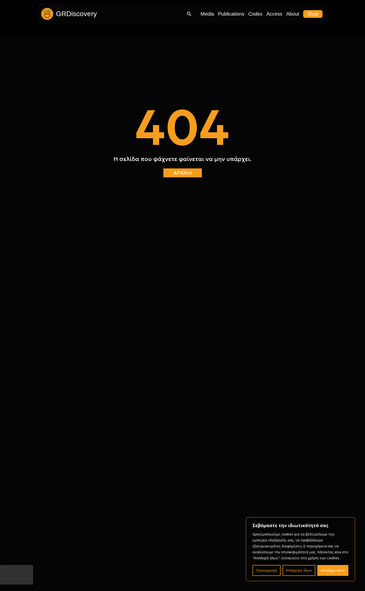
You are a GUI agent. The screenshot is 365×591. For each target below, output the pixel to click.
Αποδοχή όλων (333, 570)
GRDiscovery (76, 14)
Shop (313, 14)
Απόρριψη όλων (299, 570)
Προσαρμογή (266, 570)
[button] (189, 14)
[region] (300, 549)
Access (274, 13)
